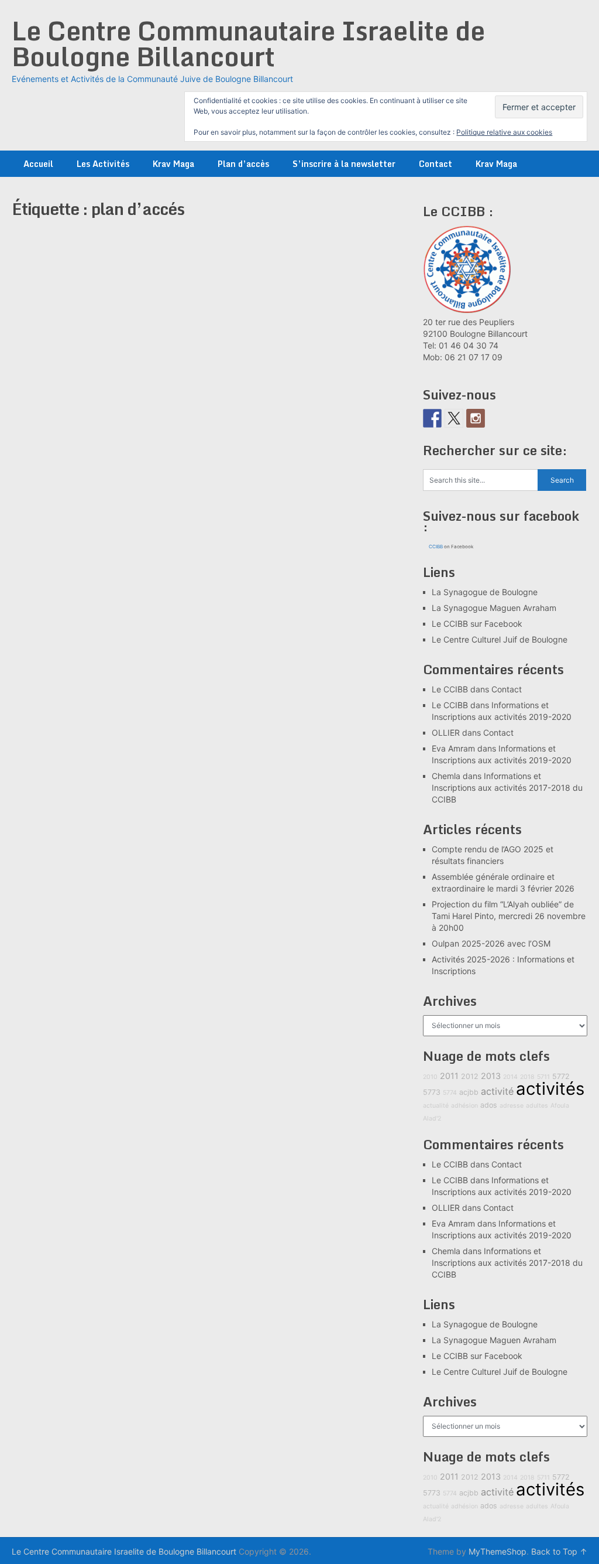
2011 (449, 1076)
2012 (469, 1076)
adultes (537, 1105)
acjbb (468, 1092)
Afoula (559, 1105)
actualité (436, 1105)
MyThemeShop (497, 1551)
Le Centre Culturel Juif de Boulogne (499, 639)
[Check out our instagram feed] (475, 418)
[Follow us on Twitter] (454, 418)
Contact (435, 163)
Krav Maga (173, 163)
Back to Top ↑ (559, 1551)
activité (497, 1091)
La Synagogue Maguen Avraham (494, 608)
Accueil (38, 163)
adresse (512, 1105)
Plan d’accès (243, 163)
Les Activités (103, 163)
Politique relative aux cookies (504, 132)
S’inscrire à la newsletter (343, 163)
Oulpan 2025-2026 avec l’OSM (491, 943)
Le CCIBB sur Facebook (477, 624)
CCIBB (436, 546)
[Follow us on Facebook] (432, 418)
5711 (543, 1077)
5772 (561, 1076)
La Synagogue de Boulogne (485, 592)
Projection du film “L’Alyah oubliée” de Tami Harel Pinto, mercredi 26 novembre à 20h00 (509, 916)
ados (488, 1105)
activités (550, 1088)
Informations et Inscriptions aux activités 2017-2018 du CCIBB (507, 787)
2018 (527, 1077)
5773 (431, 1092)
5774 (450, 1093)
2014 (510, 1077)
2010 (430, 1077)
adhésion (464, 1105)
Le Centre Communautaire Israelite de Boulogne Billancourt (248, 43)
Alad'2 (432, 1118)
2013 (491, 1076)
